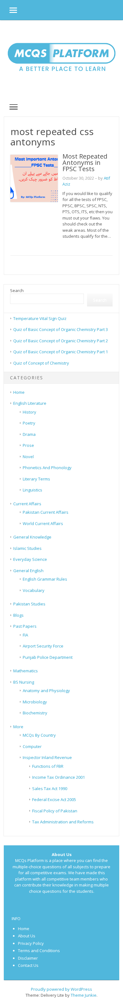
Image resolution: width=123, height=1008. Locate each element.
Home (19, 392)
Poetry (29, 423)
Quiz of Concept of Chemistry (41, 363)
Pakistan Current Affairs (45, 512)
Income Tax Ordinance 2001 (58, 777)
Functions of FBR (47, 766)
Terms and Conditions (39, 950)
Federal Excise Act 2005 (54, 799)
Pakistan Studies (29, 604)
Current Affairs (27, 504)
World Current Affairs (43, 523)
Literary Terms (36, 479)
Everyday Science (30, 559)
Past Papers (25, 626)
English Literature (29, 403)
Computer (32, 746)
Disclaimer (28, 958)
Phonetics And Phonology (47, 467)
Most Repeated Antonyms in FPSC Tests (84, 162)
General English (28, 570)
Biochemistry (35, 713)
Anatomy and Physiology (46, 690)
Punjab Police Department (48, 657)
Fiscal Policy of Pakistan (54, 811)
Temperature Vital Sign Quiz (40, 318)
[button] (8, 10)
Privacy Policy (31, 943)
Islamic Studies (27, 548)
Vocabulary (33, 590)
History (29, 412)
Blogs (18, 615)
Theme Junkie (84, 995)
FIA (25, 635)
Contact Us (28, 965)
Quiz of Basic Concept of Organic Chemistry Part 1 (60, 352)
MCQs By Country (39, 735)
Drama (29, 434)
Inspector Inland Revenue (47, 757)
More (18, 726)
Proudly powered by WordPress (61, 989)
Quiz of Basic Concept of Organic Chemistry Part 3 (60, 329)
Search (17, 290)
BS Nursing (23, 682)
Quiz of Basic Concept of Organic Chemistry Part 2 (60, 341)
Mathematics (25, 671)
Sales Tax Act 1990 (49, 788)
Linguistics (32, 490)
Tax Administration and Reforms (63, 822)
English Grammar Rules (45, 579)
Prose (28, 445)
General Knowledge (32, 537)
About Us (26, 936)
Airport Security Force (43, 646)
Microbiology (35, 702)
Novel (28, 456)
